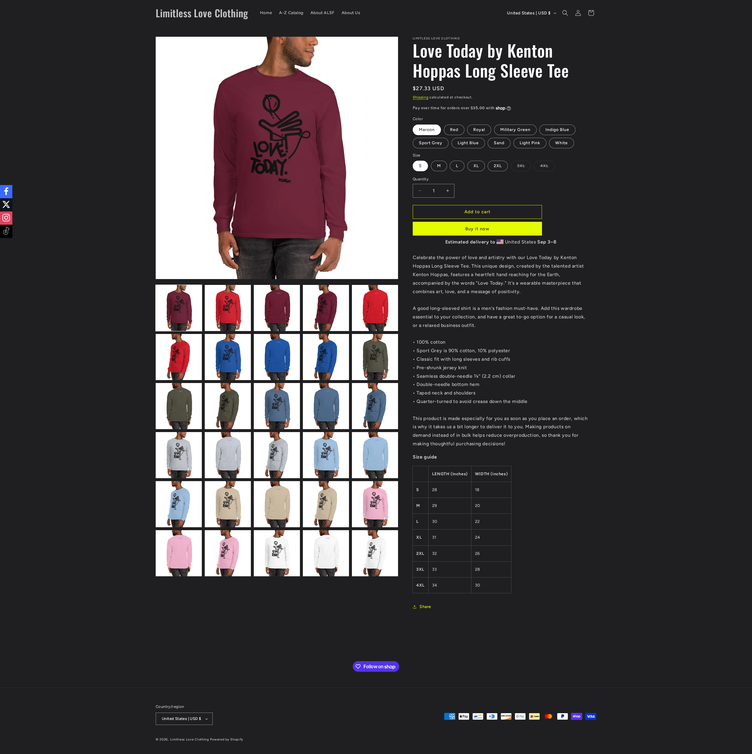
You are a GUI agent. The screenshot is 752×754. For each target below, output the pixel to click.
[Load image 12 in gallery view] (228, 406)
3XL (524, 167)
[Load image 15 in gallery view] (375, 406)
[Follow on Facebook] (6, 191)
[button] (565, 12)
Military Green (515, 129)
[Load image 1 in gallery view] (179, 308)
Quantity (421, 179)
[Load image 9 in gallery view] (326, 357)
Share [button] (425, 606)
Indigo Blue (557, 129)
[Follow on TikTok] (6, 231)
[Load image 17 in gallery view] (228, 455)
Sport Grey (430, 142)
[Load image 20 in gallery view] (375, 455)
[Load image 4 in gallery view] (326, 308)
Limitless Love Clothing (189, 739)
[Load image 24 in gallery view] (326, 504)
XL (476, 165)
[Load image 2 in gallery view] (228, 308)
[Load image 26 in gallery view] (179, 553)
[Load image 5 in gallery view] (375, 308)
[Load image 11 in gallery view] (179, 406)
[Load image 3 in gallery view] (277, 308)
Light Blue (468, 142)
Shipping (421, 97)
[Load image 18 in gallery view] (277, 455)
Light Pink (530, 142)
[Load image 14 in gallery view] (326, 406)
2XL (498, 165)
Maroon (427, 129)
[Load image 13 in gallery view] (277, 406)
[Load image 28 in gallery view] (277, 553)
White (561, 142)
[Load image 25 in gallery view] (375, 504)
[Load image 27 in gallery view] (228, 553)
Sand (499, 142)
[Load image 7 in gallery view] (228, 357)
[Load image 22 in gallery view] (228, 504)
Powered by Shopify (226, 739)
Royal (479, 129)
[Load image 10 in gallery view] (375, 357)
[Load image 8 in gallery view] (277, 357)
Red (454, 129)
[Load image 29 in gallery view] (326, 553)
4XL (547, 167)
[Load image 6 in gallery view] (179, 357)
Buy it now (477, 228)
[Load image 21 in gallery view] (179, 504)
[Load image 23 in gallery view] (277, 504)
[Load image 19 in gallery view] (326, 455)
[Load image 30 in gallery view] (375, 553)
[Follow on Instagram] (6, 218)
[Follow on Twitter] (6, 204)
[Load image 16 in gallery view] (179, 455)
